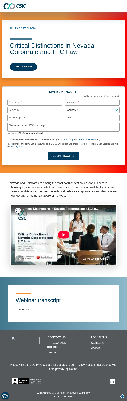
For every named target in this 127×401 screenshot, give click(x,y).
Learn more (23, 66)
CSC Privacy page (40, 364)
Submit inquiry (63, 155)
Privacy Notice (18, 146)
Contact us (57, 337)
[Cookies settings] (5, 395)
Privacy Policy (66, 139)
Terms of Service (86, 139)
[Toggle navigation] (123, 6)
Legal (52, 352)
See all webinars (25, 28)
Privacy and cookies (56, 345)
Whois (96, 348)
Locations (99, 337)
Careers (98, 343)
